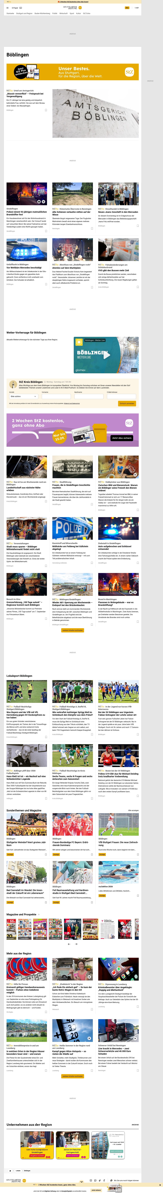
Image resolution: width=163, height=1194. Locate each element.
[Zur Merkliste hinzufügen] (46, 110)
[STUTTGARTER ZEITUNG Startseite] (73, 7)
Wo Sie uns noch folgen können (126, 1180)
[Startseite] (10, 1170)
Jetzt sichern (96, 1190)
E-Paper (15, 8)
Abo (127, 8)
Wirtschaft (63, 13)
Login (137, 8)
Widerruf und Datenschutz (72, 403)
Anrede (11, 392)
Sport (72, 13)
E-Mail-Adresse (112, 392)
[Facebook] (104, 1180)
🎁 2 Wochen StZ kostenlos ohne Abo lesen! (73, 2)
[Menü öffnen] (7, 8)
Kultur (78, 13)
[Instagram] (91, 1180)
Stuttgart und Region (24, 13)
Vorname (45, 392)
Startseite (10, 13)
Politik (54, 13)
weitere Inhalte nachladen (73, 630)
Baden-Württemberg (42, 13)
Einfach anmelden (127, 403)
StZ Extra (86, 13)
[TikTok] (100, 1180)
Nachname (78, 392)
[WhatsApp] (95, 1180)
